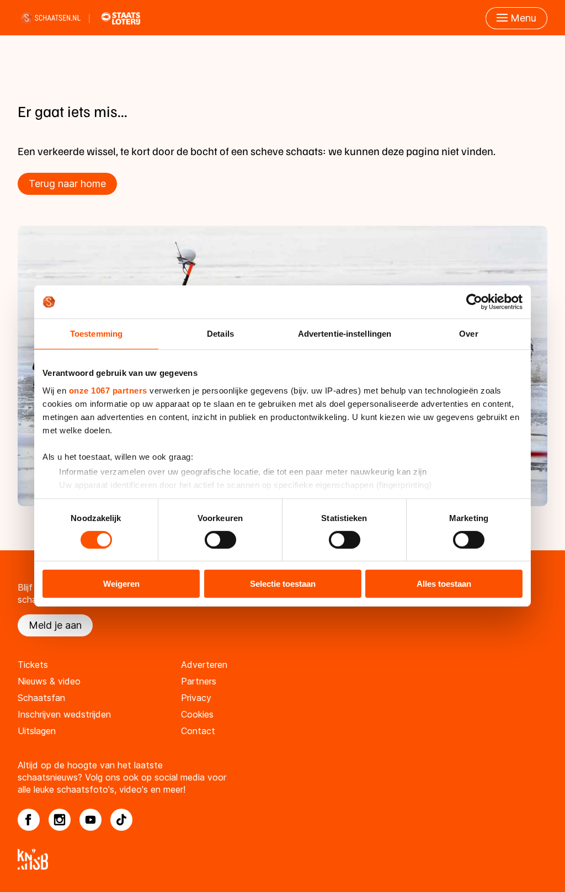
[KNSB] (282, 859)
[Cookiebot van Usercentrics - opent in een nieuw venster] (474, 302)
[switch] (220, 540)
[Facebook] (29, 820)
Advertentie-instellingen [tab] (344, 333)
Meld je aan (55, 625)
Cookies (197, 714)
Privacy (196, 697)
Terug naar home (67, 183)
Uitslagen (37, 730)
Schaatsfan (41, 697)
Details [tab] (220, 333)
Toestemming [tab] (96, 333)
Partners (198, 681)
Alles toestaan (444, 583)
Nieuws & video (49, 681)
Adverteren (204, 664)
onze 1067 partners (108, 390)
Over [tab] (468, 333)
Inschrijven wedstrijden (64, 714)
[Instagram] (60, 820)
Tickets (33, 664)
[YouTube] (90, 820)
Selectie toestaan (283, 583)
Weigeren (121, 583)
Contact (198, 730)
